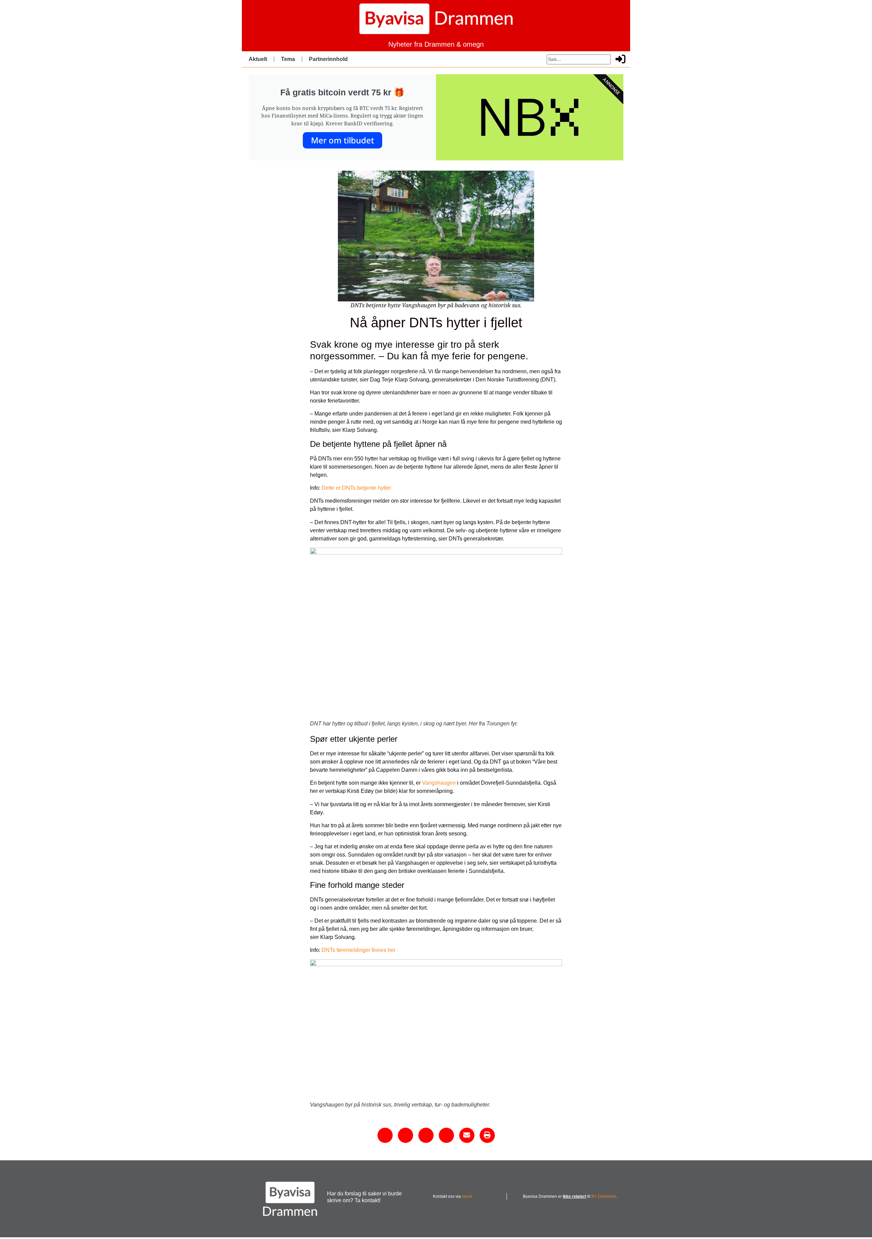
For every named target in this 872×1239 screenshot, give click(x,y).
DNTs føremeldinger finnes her (358, 950)
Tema (288, 59)
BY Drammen (603, 1196)
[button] (385, 1135)
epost (467, 1196)
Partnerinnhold (328, 59)
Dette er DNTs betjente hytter (356, 488)
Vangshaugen (439, 783)
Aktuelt (258, 59)
